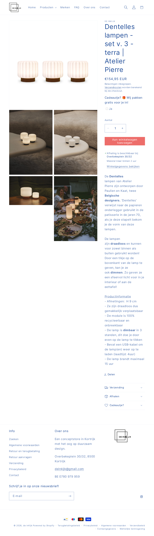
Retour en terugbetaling (24, 451)
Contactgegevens (106, 529)
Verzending (16, 463)
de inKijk (27, 525)
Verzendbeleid (137, 525)
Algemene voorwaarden (24, 445)
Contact (14, 475)
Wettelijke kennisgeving (132, 529)
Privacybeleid (17, 469)
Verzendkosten (113, 87)
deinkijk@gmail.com (69, 469)
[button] (48, 7)
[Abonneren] (70, 496)
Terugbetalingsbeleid (69, 525)
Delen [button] (111, 374)
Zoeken (13, 439)
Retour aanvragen (20, 457)
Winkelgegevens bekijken (123, 166)
